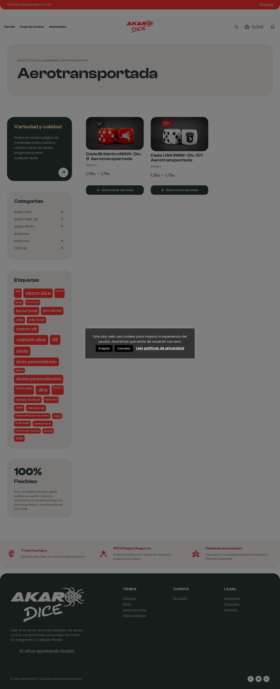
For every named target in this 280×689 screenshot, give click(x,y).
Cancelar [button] (123, 348)
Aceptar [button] (104, 348)
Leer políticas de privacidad (160, 348)
